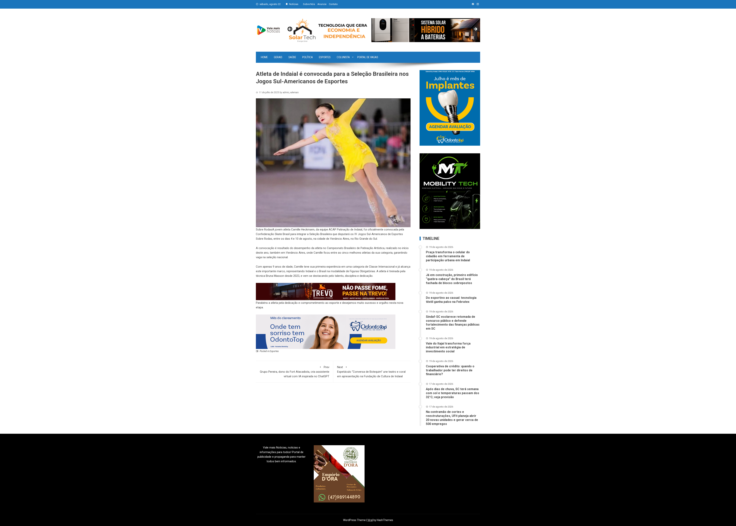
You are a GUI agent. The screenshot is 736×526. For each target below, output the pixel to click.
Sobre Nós (309, 4)
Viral (370, 520)
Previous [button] (290, 29)
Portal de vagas (367, 57)
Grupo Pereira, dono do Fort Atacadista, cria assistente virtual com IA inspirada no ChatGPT (294, 371)
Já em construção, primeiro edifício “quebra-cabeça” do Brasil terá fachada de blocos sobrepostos (452, 279)
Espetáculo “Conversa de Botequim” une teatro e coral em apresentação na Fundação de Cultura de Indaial (371, 371)
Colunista (343, 57)
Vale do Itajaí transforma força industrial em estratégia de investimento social (448, 347)
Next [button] (475, 29)
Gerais (278, 57)
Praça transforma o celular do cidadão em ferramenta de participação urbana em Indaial (448, 256)
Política (307, 57)
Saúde (292, 57)
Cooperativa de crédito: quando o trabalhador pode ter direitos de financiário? (450, 370)
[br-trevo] (325, 291)
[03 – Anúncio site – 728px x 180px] (325, 331)
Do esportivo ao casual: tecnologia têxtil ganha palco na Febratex (451, 300)
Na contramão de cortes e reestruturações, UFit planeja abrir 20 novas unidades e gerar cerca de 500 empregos (452, 418)
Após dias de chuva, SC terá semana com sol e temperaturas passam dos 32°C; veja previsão (452, 393)
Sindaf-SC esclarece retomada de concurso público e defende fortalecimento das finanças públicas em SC (453, 322)
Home (264, 57)
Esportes (325, 57)
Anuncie (321, 4)
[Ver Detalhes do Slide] (382, 30)
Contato (333, 4)
